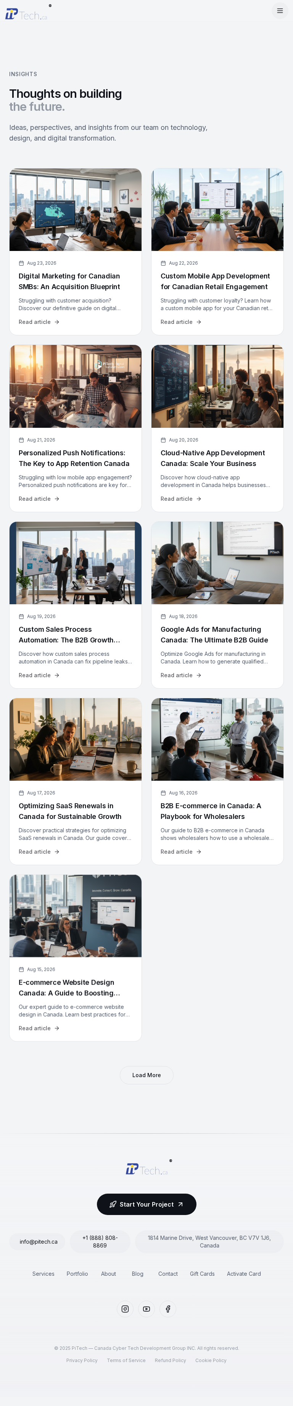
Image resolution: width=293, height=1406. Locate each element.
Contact (168, 1273)
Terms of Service (126, 1360)
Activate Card (244, 1273)
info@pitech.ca (39, 1241)
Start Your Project (147, 1204)
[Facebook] (167, 1309)
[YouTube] (146, 1309)
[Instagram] (125, 1309)
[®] (26, 10)
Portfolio (77, 1273)
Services (43, 1273)
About (108, 1273)
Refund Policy (170, 1360)
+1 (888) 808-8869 (100, 1241)
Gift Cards (202, 1273)
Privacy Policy (82, 1360)
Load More (146, 1075)
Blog (137, 1273)
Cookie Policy (211, 1360)
